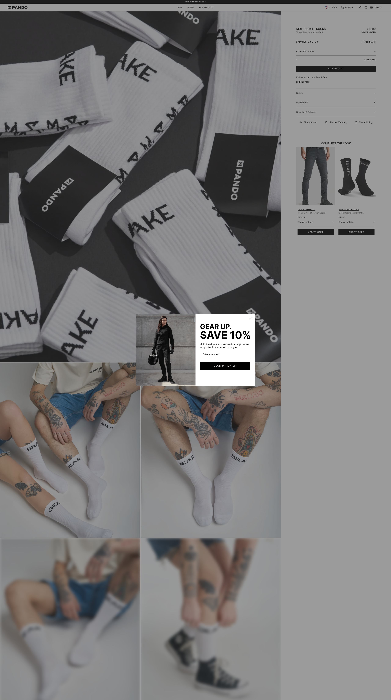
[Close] (251, 318)
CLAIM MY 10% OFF (225, 365)
